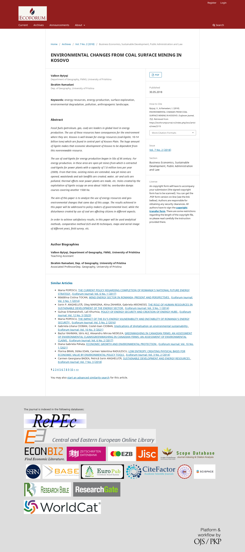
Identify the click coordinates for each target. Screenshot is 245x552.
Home (54, 44)
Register (212, 2)
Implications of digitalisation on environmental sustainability (151, 326)
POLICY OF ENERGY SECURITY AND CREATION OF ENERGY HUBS (139, 311)
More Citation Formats (164, 132)
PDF (156, 74)
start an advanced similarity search (88, 377)
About (79, 25)
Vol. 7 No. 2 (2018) (85, 44)
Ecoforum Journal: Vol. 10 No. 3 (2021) (80, 329)
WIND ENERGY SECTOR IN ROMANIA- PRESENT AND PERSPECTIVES (129, 297)
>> (77, 369)
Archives (39, 25)
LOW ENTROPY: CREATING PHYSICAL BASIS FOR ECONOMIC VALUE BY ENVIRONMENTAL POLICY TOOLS (121, 352)
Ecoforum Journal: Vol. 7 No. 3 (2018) (80, 362)
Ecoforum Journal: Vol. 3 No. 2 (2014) (148, 354)
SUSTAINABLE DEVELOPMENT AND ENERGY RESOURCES (156, 358)
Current (23, 25)
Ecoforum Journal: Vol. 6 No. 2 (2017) (91, 340)
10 (71, 369)
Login (223, 2)
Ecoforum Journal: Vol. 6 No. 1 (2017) (94, 293)
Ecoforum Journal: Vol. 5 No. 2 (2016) (94, 322)
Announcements (59, 25)
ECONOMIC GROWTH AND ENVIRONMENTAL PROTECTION (121, 344)
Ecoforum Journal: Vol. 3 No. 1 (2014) (147, 308)
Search (219, 25)
